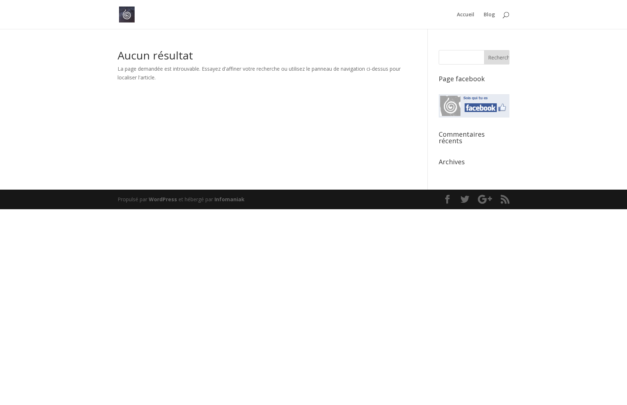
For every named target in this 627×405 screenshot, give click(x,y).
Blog (489, 15)
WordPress (163, 199)
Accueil (465, 15)
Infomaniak (229, 199)
